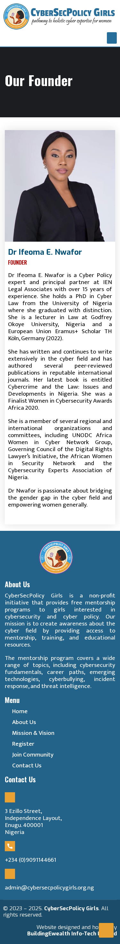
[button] (112, 38)
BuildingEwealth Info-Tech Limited (72, 933)
